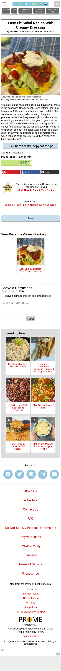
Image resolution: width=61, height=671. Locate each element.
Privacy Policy (30, 546)
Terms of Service (30, 564)
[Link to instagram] (42, 474)
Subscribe (30, 555)
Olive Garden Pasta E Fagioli (43, 406)
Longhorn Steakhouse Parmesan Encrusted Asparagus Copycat (43, 368)
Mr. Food (30, 602)
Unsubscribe (30, 573)
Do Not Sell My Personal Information (30, 528)
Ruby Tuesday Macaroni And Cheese (18, 446)
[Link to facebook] (8, 474)
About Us (30, 491)
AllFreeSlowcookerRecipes (31, 611)
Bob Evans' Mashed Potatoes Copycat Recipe (43, 446)
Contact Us (30, 509)
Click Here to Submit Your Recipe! (36, 190)
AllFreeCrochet (30, 593)
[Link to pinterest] (31, 474)
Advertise (30, 500)
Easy (30, 218)
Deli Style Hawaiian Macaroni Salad (17, 365)
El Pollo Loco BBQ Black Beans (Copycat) (18, 408)
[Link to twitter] (19, 474)
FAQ (30, 518)
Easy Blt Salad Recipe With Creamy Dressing (30, 270)
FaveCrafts (31, 589)
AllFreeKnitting (31, 598)
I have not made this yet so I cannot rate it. (28, 295)
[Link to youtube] (54, 474)
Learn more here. (30, 636)
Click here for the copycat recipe (30, 146)
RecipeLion (30, 607)
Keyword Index (30, 537)
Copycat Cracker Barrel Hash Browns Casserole (30, 204)
